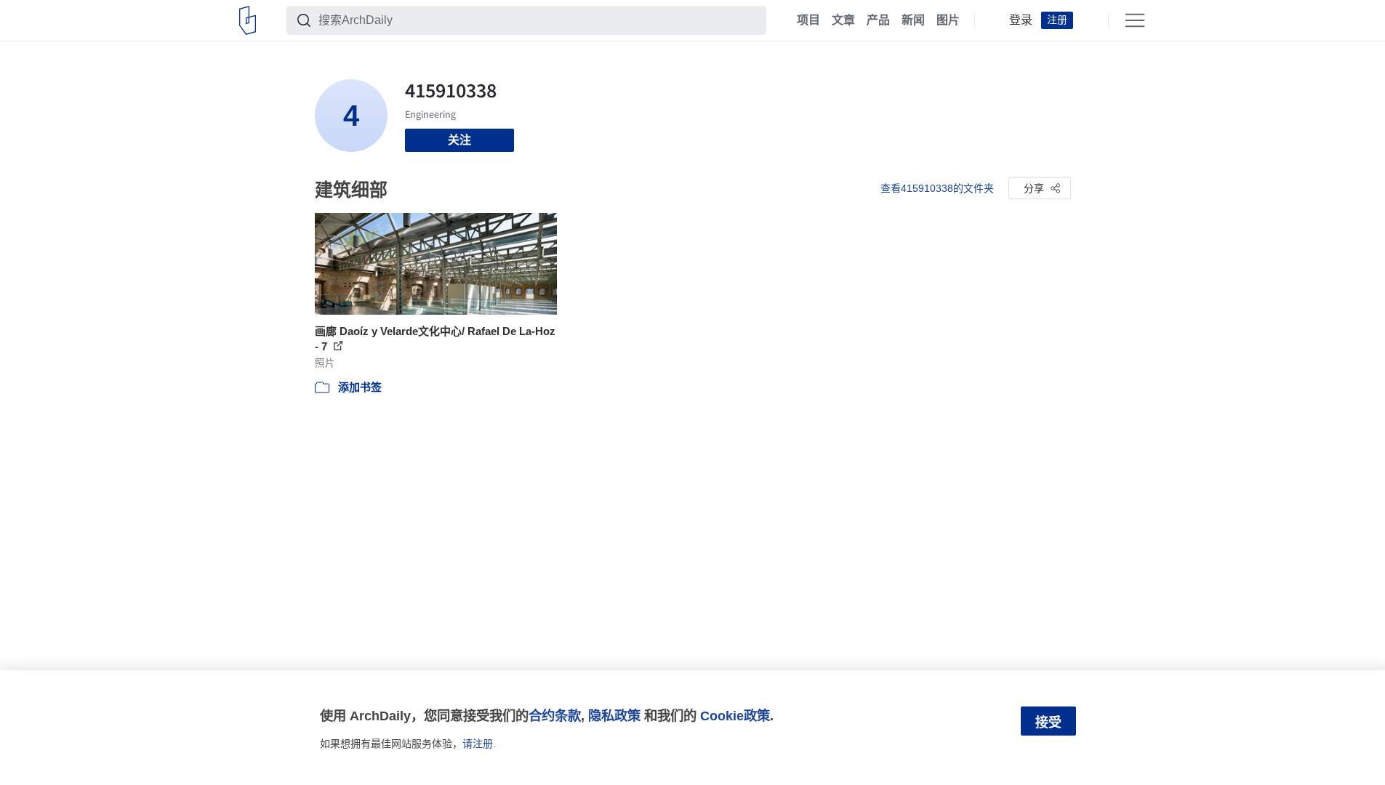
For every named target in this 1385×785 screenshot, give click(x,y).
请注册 (477, 743)
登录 (1020, 20)
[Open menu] (1135, 20)
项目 (808, 20)
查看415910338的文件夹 (937, 188)
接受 (1048, 722)
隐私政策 (614, 715)
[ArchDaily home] (247, 20)
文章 (843, 20)
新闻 (913, 20)
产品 (878, 20)
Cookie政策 (735, 715)
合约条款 (555, 715)
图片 (948, 20)
